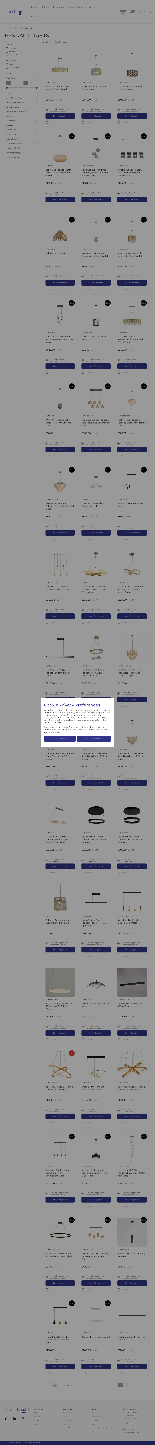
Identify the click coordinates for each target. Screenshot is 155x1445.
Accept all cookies (94, 739)
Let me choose (59, 739)
